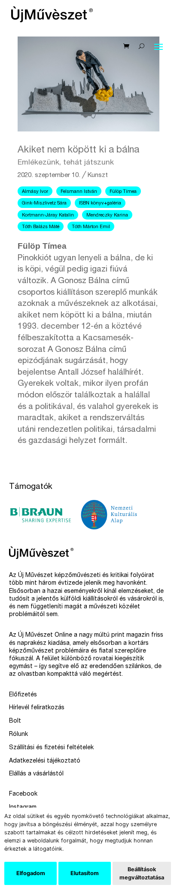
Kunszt (98, 175)
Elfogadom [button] (30, 873)
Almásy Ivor (35, 191)
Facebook (23, 794)
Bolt (15, 721)
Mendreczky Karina (107, 215)
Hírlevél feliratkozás (36, 708)
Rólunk (18, 735)
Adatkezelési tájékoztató (44, 761)
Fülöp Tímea (123, 191)
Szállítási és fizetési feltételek (51, 748)
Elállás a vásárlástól (36, 774)
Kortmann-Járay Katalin (48, 215)
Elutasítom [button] (84, 873)
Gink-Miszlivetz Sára (44, 203)
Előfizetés (23, 695)
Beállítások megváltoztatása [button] (141, 873)
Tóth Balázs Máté (40, 227)
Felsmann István (79, 191)
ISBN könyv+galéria (100, 203)
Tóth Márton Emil (91, 227)
